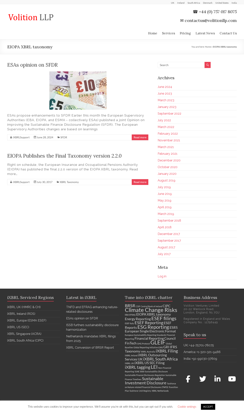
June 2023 (165, 93)
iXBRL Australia (148, 351)
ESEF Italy (129, 323)
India (234, 2)
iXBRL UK (129, 363)
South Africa (194, 2)
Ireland (181, 2)
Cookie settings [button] (187, 406)
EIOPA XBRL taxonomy (153, 314)
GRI (166, 347)
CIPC (166, 306)
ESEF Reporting (149, 322)
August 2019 (166, 180)
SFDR (63, 137)
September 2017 (169, 240)
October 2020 (167, 167)
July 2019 (164, 187)
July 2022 (164, 120)
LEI (154, 367)
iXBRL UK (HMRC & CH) (24, 307)
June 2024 (165, 87)
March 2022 (166, 127)
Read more (140, 137)
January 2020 (167, 174)
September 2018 (169, 220)
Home (152, 33)
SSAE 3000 (139, 371)
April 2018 (165, 227)
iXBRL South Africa (160, 358)
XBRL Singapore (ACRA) (24, 334)
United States (222, 2)
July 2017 (164, 254)
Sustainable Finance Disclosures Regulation (145, 375)
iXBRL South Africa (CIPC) (25, 340)
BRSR (130, 305)
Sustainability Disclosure (156, 371)
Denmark (207, 2)
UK (172, 2)
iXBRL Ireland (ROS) (21, 314)
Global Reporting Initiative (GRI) (148, 347)
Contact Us (228, 33)
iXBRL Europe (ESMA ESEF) (26, 320)
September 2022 (169, 113)
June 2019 (165, 194)
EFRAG (132, 314)
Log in (162, 276)
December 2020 (169, 160)
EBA (127, 314)
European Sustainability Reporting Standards (145, 335)
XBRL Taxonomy (69, 182)
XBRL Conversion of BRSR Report (90, 347)
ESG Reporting (153, 327)
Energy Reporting (138, 319)
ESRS (174, 328)
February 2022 (168, 133)
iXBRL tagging (137, 367)
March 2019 (166, 214)
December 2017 (169, 234)
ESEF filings (163, 318)
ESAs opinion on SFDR (32, 65)
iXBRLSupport (21, 137)
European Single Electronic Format (150, 331)
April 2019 (165, 207)
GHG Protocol (143, 343)
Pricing (185, 33)
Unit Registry (145, 391)
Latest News (205, 33)
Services (168, 33)
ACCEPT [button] (208, 406)
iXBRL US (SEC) (18, 327)
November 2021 (169, 140)
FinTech (130, 343)
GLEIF (157, 342)
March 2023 (166, 100)
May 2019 (164, 200)
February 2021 (167, 153)
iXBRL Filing (167, 350)
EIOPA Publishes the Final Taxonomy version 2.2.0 (64, 156)
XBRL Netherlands (160, 391)
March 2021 (166, 147)
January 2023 (167, 107)
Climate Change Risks (151, 309)
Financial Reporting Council (155, 338)
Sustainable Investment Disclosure (145, 380)
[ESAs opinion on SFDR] (78, 73)
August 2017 (166, 247)
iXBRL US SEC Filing (149, 363)
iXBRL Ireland (131, 355)
